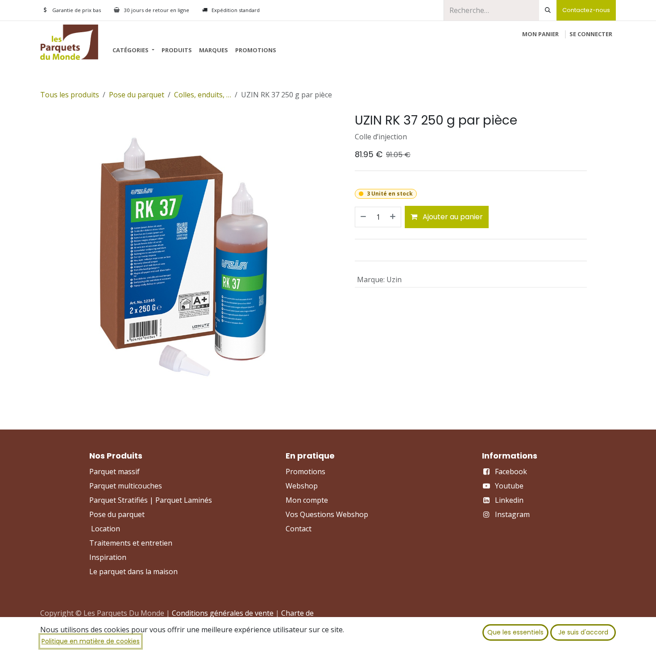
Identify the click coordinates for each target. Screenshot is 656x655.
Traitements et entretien (130, 543)
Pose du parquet (136, 95)
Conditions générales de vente (223, 613)
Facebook (511, 471)
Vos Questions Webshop (327, 514)
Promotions (305, 471)
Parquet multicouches (125, 486)
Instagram (512, 514)
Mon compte (307, 500)
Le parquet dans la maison (133, 571)
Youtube (509, 486)
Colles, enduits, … (202, 95)
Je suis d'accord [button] (583, 632)
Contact (298, 529)
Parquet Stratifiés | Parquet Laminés (150, 500)
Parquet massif (114, 471)
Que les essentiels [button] (515, 632)
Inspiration (107, 557)
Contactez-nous (586, 10)
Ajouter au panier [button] (452, 217)
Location (105, 529)
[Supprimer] (362, 217)
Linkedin (509, 500)
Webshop (302, 486)
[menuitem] (133, 50)
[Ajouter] (393, 217)
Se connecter (590, 34)
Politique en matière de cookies (91, 641)
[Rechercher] (547, 10)
